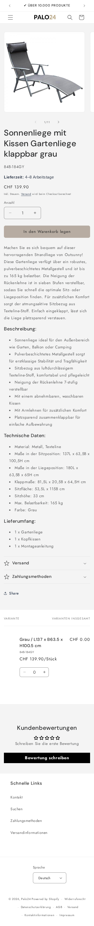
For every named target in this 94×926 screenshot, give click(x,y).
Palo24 (26, 899)
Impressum (67, 915)
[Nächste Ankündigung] (84, 5)
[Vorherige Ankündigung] (9, 5)
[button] (10, 17)
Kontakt (16, 797)
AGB (59, 907)
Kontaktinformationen (39, 915)
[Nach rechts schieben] (58, 122)
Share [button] (14, 593)
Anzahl (9, 202)
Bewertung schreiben (47, 758)
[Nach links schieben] (35, 122)
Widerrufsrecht (75, 899)
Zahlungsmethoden (26, 820)
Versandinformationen (29, 832)
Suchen (16, 809)
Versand (26, 194)
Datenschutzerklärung (36, 907)
